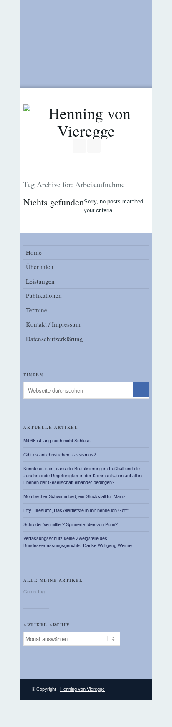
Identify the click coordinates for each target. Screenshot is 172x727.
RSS (94, 146)
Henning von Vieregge (82, 689)
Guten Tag (34, 591)
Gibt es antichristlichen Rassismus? (59, 454)
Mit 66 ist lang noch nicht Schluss (57, 440)
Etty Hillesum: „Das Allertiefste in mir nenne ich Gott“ (76, 510)
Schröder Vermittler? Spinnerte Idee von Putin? (70, 524)
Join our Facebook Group (79, 146)
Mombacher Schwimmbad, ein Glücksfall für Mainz (74, 496)
